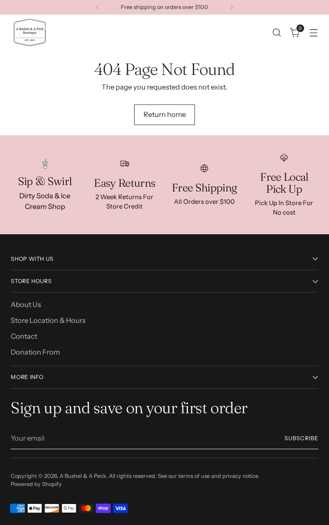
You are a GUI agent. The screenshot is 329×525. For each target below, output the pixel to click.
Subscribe (301, 438)
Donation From (35, 352)
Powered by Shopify (36, 484)
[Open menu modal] (314, 32)
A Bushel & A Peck (83, 476)
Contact (24, 336)
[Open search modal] (277, 32)
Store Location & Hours (48, 320)
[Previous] (97, 7)
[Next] (231, 7)
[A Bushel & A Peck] (30, 32)
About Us (26, 304)
